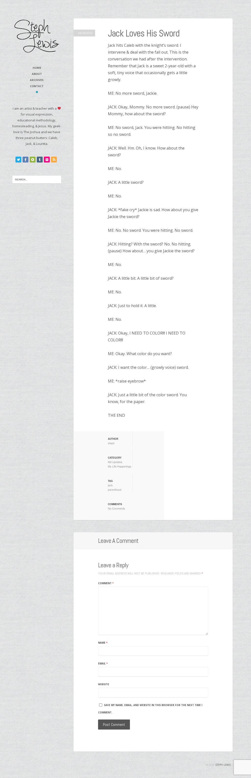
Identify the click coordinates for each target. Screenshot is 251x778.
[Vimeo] (33, 160)
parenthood (114, 489)
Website (103, 684)
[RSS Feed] (54, 160)
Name (102, 642)
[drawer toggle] (37, 92)
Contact (37, 86)
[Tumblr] (40, 160)
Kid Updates (115, 462)
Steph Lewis (223, 764)
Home (37, 68)
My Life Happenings (119, 466)
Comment (105, 583)
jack (110, 485)
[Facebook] (25, 160)
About (37, 74)
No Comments (116, 508)
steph (111, 443)
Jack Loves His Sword (143, 33)
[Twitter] (18, 160)
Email (103, 663)
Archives (37, 80)
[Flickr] (47, 160)
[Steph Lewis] (36, 35)
